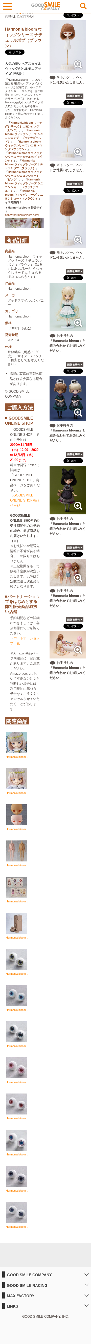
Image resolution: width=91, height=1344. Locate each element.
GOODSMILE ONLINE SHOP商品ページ (24, 500)
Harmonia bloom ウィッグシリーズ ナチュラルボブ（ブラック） (24, 164)
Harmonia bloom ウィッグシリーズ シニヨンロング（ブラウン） (23, 145)
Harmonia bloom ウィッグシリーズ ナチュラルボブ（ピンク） (23, 156)
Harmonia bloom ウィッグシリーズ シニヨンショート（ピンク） (23, 175)
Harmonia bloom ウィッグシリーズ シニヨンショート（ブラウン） (24, 194)
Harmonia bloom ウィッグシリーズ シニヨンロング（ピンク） (23, 126)
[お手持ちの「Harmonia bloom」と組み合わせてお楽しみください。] (68, 329)
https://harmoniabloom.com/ (22, 214)
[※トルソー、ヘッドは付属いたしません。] (68, 70)
